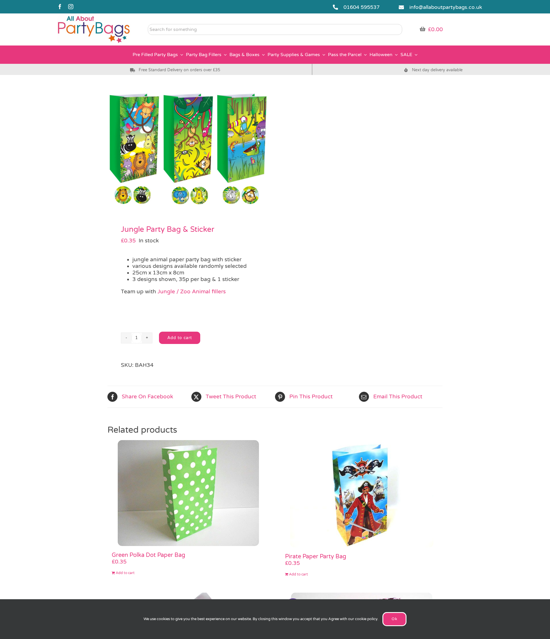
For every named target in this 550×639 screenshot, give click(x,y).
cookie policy (366, 619)
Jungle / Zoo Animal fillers (192, 291)
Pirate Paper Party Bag (315, 556)
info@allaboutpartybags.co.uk (445, 7)
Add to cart (179, 337)
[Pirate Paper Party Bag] (362, 493)
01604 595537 (361, 7)
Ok (394, 619)
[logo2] (94, 17)
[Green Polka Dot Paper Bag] (188, 493)
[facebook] (59, 6)
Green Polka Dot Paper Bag (148, 555)
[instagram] (70, 6)
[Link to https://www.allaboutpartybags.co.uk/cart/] (422, 28)
